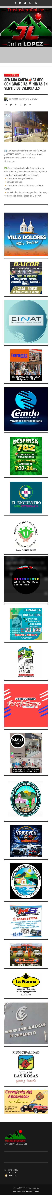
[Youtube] (29, 3)
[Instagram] (20, 3)
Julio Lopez (13, 99)
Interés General (11, 75)
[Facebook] (15, 3)
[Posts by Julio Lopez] (6, 99)
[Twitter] (25, 3)
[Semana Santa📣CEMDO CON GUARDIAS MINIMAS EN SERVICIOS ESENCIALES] (26, 126)
